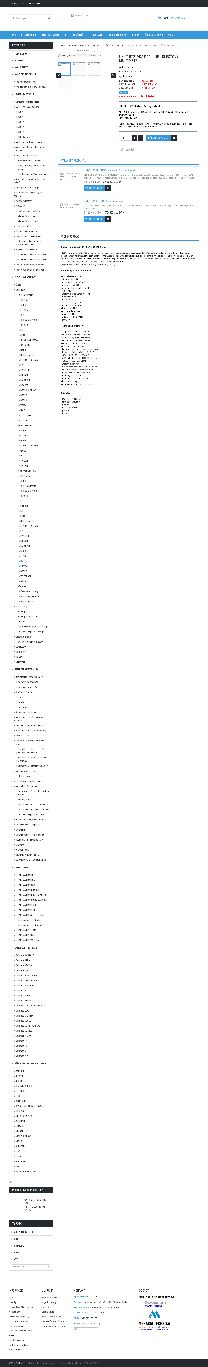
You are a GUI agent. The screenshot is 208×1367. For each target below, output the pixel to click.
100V (20, 112)
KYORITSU (25, 370)
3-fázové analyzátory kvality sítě (33, 259)
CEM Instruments (28, 486)
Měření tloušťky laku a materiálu (30, 834)
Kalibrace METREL (24, 1031)
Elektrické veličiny (51, 34)
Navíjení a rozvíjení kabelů (27, 855)
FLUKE (23, 335)
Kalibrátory (20, 651)
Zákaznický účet (32, 3)
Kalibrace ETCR (22, 990)
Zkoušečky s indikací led (29, 221)
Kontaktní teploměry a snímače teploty (29, 742)
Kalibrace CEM (22, 970)
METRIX (23, 400)
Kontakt (172, 34)
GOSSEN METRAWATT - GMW (29, 1106)
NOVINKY (18, 60)
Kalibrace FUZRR (23, 1000)
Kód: (121, 67)
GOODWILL (25, 435)
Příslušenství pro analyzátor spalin (31, 86)
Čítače (18, 284)
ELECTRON (20, 1091)
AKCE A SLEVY (21, 67)
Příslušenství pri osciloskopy (31, 631)
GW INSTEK (25, 345)
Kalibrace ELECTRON (25, 985)
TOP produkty (22, 54)
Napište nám (15, 1311)
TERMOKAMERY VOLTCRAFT (28, 940)
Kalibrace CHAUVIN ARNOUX (28, 980)
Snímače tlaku (24, 799)
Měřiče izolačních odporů (27, 107)
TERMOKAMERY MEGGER (27, 905)
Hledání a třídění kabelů (26, 231)
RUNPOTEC (21, 1146)
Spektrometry (24, 707)
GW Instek (25, 581)
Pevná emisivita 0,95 (27, 687)
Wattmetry (22, 586)
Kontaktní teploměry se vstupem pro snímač (32, 759)
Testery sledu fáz (23, 226)
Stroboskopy (24, 776)
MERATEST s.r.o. (28, 1363)
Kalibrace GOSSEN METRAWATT (30, 1005)
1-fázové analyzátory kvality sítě (33, 254)
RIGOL (23, 450)
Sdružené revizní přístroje (27, 102)
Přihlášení (15, 3)
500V (20, 117)
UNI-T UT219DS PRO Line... (35, 1201)
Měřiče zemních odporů (26, 155)
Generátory (21, 646)
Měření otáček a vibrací (26, 771)
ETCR (22, 501)
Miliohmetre (21, 662)
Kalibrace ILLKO (22, 1010)
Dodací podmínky (17, 1326)
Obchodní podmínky (117, 34)
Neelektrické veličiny (26, 669)
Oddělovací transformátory (30, 641)
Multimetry (20, 290)
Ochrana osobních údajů (20, 1330)
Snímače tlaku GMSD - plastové (34, 809)
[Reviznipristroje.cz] (104, 19)
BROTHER (20, 1081)
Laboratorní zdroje (24, 636)
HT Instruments (27, 355)
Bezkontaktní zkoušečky (29, 211)
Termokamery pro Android (30, 925)
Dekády (19, 657)
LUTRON (24, 375)
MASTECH (25, 380)
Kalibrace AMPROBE (25, 955)
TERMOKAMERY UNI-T (25, 935)
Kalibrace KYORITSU (25, 1015)
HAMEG (23, 440)
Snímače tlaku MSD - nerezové (34, 804)
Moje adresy (47, 1307)
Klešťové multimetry (27, 471)
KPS (22, 365)
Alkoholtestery (22, 850)
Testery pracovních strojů (27, 187)
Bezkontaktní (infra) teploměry (29, 677)
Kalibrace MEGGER (24, 1020)
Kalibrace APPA (23, 960)
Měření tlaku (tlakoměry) (27, 786)
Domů (62, 45)
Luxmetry (22, 697)
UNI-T (22, 410)
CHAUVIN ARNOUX (28, 320)
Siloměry (20, 844)
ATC (16, 1259)
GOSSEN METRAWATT (30, 340)
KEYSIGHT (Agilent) (29, 360)
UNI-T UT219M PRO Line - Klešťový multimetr (110, 170)
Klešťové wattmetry (29, 591)
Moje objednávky (49, 1297)
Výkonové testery (24, 201)
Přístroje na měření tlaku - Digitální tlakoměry (32, 793)
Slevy (11, 1297)
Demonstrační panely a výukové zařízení (29, 194)
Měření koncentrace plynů (27, 824)
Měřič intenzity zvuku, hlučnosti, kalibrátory (29, 719)
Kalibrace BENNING (24, 965)
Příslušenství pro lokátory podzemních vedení (28, 243)
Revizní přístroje (29, 34)
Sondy (21, 702)
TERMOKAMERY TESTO (26, 930)
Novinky (12, 1302)
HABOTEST (25, 350)
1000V (21, 122)
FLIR (22, 330)
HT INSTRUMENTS (24, 1116)
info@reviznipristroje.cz (92, 1323)
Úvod (13, 34)
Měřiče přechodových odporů (29, 142)
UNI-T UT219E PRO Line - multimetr (104, 201)
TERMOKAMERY (97, 34)
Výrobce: (123, 76)
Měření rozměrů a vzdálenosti (29, 725)
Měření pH (20, 829)
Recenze (136, 34)
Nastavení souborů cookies (54, 1321)
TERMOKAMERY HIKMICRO (27, 890)
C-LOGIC (24, 325)
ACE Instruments (23, 1232)
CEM (22, 315)
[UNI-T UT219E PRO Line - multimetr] (70, 212)
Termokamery (22, 867)
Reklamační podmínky (19, 1316)
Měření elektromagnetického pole (31, 860)
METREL (24, 395)
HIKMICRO (20, 1111)
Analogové (23, 611)
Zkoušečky (20, 206)
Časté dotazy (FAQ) (154, 34)
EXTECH (24, 506)
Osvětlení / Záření (24, 692)
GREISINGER (21, 1101)
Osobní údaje (47, 1311)
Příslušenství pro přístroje (30, 1063)
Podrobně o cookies (18, 1345)
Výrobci (17, 1223)
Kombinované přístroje (26, 712)
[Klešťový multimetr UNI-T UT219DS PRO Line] (64, 69)
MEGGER (24, 385)
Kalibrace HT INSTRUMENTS (28, 975)
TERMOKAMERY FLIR (25, 875)
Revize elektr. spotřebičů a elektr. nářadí (29, 181)
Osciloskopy (21, 606)
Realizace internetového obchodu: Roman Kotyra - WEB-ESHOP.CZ (67, 1363)
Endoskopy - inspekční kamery (29, 781)
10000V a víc (24, 137)
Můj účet (47, 1290)
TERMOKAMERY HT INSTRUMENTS (31, 895)
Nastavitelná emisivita (28, 682)
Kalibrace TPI (21, 1041)
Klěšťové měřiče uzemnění (30, 160)
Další (113, 75)
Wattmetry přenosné (29, 596)
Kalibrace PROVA (23, 1036)
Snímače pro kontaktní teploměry (33, 766)
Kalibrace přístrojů (25, 948)
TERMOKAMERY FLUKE (26, 880)
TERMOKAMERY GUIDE (26, 885)
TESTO (23, 405)
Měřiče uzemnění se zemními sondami (30, 167)
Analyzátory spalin (25, 74)
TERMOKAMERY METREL (27, 910)
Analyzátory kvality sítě (26, 249)
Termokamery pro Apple (29, 920)
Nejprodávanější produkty (21, 1307)
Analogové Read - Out (28, 616)
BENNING (24, 310)
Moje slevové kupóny (51, 1316)
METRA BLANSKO (28, 390)
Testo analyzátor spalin (26, 81)
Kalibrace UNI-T (22, 1051)
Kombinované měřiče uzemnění (32, 174)
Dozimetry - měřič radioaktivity (29, 839)
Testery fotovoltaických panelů (30, 264)
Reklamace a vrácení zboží (53, 1326)
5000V (21, 132)
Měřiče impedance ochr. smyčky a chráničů (30, 149)
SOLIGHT (24, 420)
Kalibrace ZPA (22, 1056)
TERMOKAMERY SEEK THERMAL (30, 915)
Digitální (21, 621)
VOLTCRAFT (25, 415)
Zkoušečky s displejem (28, 216)
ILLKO (18, 1151)
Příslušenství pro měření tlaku (31, 814)
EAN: (121, 71)
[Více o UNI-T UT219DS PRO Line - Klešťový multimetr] (17, 1198)
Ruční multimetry (25, 295)
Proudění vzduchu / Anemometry (31, 730)
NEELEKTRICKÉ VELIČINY (75, 34)
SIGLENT (24, 460)
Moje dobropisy (48, 1302)
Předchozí (58, 75)
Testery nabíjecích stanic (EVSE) (30, 269)
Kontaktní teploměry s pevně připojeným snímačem (30, 751)
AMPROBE (25, 300)
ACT (16, 1239)
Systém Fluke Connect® (27, 1171)
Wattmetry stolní (28, 601)
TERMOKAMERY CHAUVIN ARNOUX (31, 900)
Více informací (70, 236)
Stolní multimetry (26, 425)
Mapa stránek (15, 1349)
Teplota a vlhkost (23, 735)
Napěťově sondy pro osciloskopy (33, 626)
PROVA (23, 566)
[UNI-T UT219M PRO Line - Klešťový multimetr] (70, 181)
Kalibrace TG (21, 1046)
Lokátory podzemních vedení (29, 236)
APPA (23, 305)
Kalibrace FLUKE (23, 995)
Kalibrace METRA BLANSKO (28, 1025)
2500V (21, 127)
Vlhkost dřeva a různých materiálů (31, 819)
